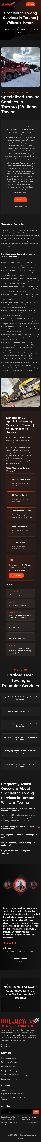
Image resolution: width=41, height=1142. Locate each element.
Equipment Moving (9, 1079)
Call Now (30, 4)
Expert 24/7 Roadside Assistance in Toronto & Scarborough (20, 738)
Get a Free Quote (20, 207)
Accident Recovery (8, 1066)
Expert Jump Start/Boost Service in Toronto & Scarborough (20, 752)
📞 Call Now (16, 575)
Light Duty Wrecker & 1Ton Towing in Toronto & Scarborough (20, 698)
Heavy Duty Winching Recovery (14, 1074)
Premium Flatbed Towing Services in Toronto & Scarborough (20, 725)
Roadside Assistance (9, 1058)
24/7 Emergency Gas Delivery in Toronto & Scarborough (20, 765)
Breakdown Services (9, 1062)
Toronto (19, 168)
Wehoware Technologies (27, 1135)
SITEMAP (20, 1138)
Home (20, 27)
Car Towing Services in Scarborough (16, 711)
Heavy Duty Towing (9, 1070)
